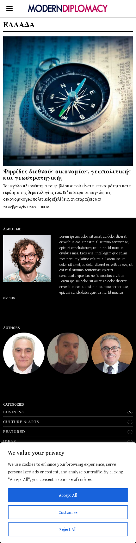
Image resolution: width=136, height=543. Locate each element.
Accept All (68, 495)
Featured (14, 431)
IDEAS (45, 206)
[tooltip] (24, 353)
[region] (68, 492)
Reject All (68, 529)
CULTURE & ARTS (21, 421)
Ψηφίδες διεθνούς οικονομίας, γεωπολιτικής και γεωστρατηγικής (67, 174)
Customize (68, 512)
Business (13, 411)
